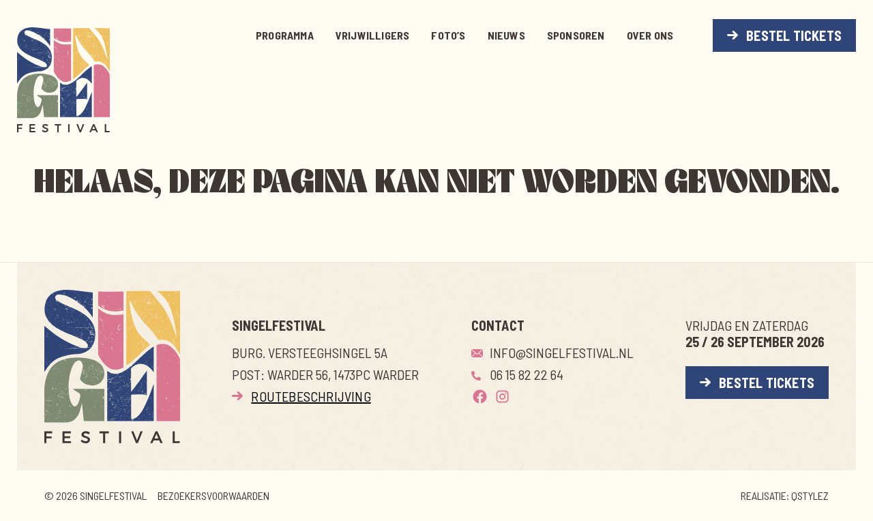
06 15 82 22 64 (526, 374)
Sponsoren (576, 35)
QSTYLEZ (810, 495)
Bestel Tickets (766, 382)
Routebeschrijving (310, 396)
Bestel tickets (794, 35)
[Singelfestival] (63, 79)
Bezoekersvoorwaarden (213, 495)
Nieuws (506, 35)
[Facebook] (479, 396)
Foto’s (448, 35)
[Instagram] (502, 396)
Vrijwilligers (373, 35)
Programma (285, 35)
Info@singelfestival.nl (562, 352)
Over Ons (650, 35)
